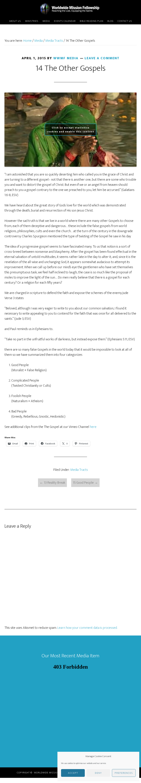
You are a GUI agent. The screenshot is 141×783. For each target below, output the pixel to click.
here (93, 427)
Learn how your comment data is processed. (87, 628)
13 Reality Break (52, 482)
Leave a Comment (102, 58)
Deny (98, 773)
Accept (73, 773)
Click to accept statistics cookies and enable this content (70, 130)
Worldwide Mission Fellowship (70, 9)
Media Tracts (79, 470)
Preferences (124, 773)
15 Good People (85, 482)
